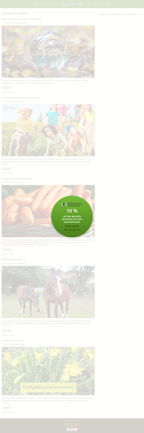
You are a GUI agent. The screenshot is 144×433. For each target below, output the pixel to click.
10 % (72, 211)
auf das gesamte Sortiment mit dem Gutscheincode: (72, 219)
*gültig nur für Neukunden (72, 230)
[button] (90, 198)
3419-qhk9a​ (72, 226)
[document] (72, 216)
